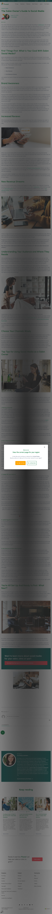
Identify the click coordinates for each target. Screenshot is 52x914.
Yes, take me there (20, 463)
